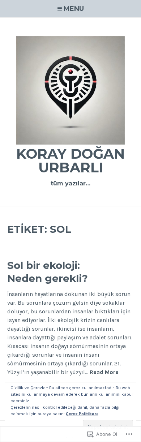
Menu (74, 9)
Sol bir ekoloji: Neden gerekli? (47, 271)
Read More (104, 372)
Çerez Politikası (82, 413)
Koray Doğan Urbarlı (70, 160)
